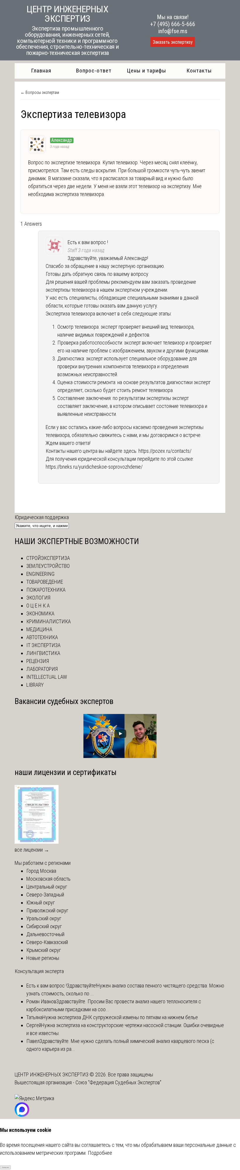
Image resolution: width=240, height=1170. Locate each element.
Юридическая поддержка (42, 517)
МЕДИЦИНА (39, 629)
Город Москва (41, 871)
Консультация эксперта (39, 971)
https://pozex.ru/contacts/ (164, 451)
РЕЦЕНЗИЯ (37, 661)
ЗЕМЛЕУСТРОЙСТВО (48, 566)
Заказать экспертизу (173, 42)
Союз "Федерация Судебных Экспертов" (118, 1082)
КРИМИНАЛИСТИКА (48, 621)
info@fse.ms (172, 31)
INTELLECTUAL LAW (46, 677)
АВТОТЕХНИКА (42, 637)
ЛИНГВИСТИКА (43, 653)
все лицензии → (32, 850)
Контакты (199, 70)
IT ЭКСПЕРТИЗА (43, 645)
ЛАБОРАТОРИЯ (42, 669)
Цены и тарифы (146, 70)
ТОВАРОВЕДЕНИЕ (44, 582)
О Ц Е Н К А (38, 605)
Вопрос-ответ (94, 70)
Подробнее (100, 1153)
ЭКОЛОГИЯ (38, 598)
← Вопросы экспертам (39, 92)
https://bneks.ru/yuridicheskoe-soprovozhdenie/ (94, 467)
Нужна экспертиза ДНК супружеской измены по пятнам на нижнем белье (120, 1017)
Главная (41, 70)
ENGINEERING (40, 574)
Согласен (5, 1167)
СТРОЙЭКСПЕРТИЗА (48, 558)
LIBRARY (35, 685)
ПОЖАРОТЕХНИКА (46, 590)
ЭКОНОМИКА (40, 613)
